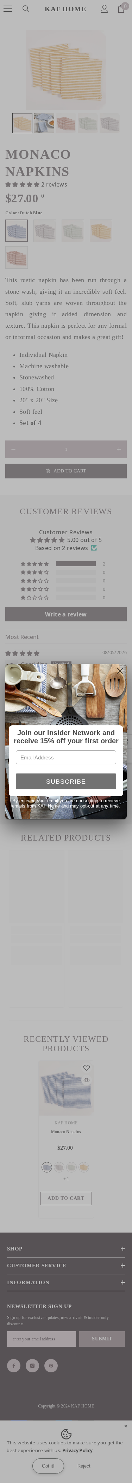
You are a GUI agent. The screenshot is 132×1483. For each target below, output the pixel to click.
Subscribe (66, 781)
